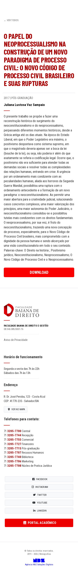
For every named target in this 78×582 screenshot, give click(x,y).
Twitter (42, 494)
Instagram (41, 486)
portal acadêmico (42, 523)
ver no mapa (18, 409)
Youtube (42, 502)
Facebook (41, 479)
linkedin (42, 510)
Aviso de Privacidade (16, 340)
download (39, 272)
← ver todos (11, 20)
